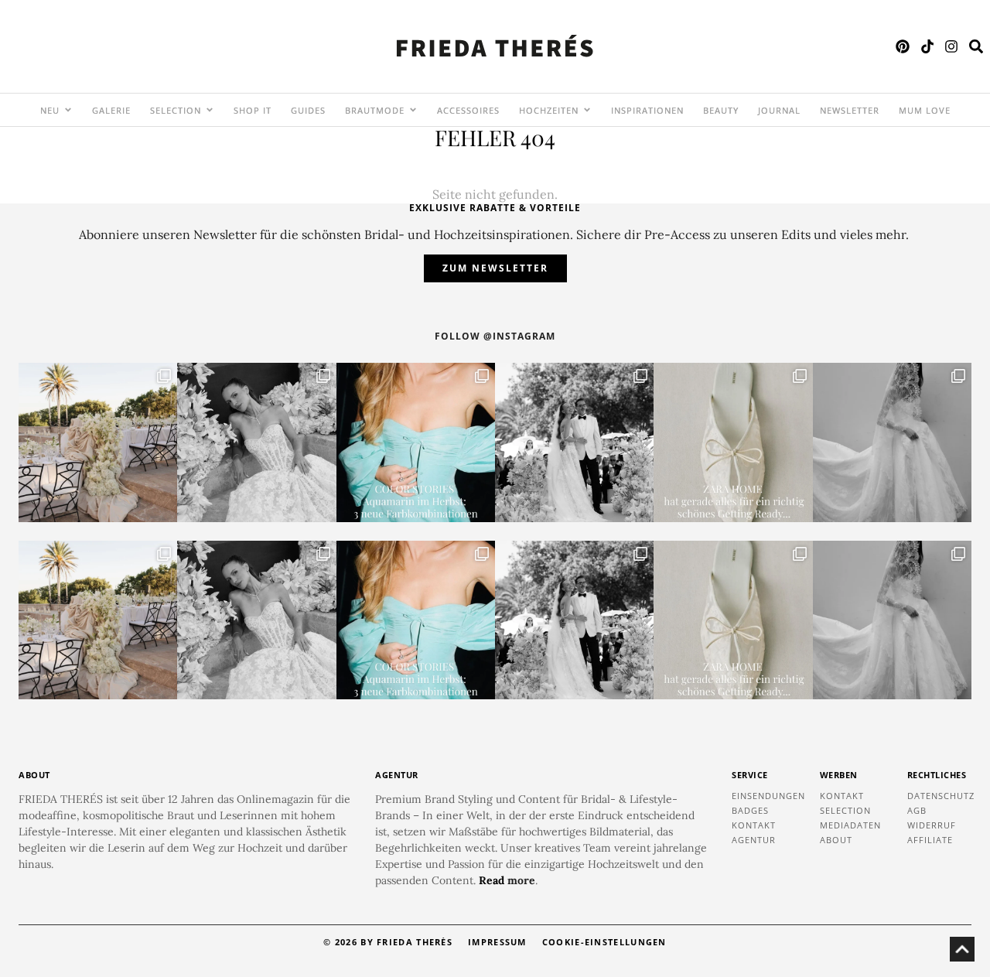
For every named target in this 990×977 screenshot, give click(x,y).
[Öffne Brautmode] (413, 109)
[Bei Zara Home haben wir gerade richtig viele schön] (733, 442)
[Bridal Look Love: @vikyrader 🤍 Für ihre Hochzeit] (256, 442)
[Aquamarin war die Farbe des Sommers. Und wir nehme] (415, 442)
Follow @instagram (495, 336)
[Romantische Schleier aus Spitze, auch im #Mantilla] (892, 442)
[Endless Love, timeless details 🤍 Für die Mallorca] (98, 442)
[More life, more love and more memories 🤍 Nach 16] (574, 442)
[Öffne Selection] (209, 109)
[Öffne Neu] (68, 109)
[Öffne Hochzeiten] (587, 109)
